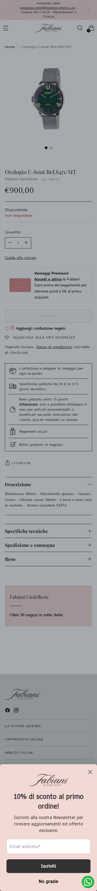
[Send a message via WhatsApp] (88, 882)
